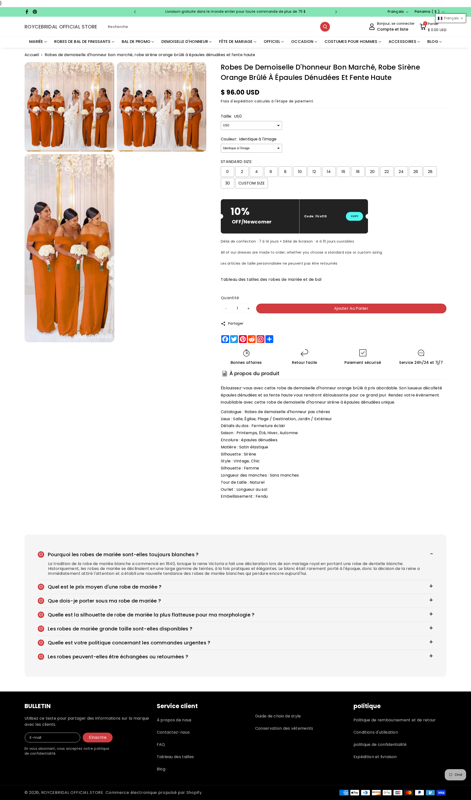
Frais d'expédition (237, 101)
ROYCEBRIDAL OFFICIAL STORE (72, 792)
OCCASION (302, 41)
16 (343, 171)
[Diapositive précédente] (135, 11)
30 (227, 183)
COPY (354, 216)
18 (358, 171)
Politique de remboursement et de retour (394, 720)
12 (314, 171)
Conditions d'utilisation (375, 732)
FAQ (161, 744)
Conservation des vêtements (284, 728)
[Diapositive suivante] (336, 11)
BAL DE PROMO (136, 41)
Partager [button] (235, 323)
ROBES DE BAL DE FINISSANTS (82, 41)
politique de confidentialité (379, 744)
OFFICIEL (272, 41)
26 (415, 171)
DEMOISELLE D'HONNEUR (184, 41)
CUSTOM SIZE (251, 183)
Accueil (32, 55)
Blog (161, 769)
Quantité (230, 298)
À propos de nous (174, 720)
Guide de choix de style (278, 716)
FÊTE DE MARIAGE (236, 41)
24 (401, 171)
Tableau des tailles (175, 757)
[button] (432, 27)
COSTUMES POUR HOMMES (351, 41)
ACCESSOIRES (402, 41)
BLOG (432, 41)
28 (430, 171)
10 (300, 171)
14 (329, 171)
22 (386, 171)
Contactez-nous (173, 732)
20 (372, 171)
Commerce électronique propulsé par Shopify (153, 792)
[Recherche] (325, 27)
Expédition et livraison (375, 757)
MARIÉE (36, 41)
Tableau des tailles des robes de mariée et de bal (271, 279)
